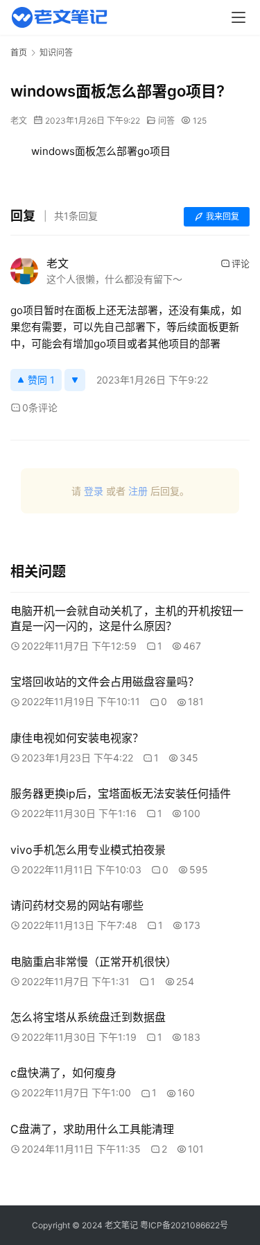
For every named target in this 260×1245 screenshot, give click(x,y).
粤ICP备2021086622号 (184, 1225)
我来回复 (222, 216)
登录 (93, 491)
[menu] (238, 17)
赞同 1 (41, 380)
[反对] (74, 380)
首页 (18, 52)
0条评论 (40, 407)
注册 (138, 491)
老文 (18, 120)
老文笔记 (121, 1225)
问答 (166, 120)
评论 (241, 263)
